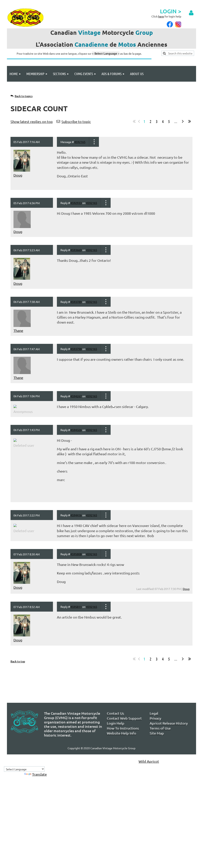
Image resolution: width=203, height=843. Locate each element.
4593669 (76, 250)
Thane (18, 330)
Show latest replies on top (32, 121)
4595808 (76, 554)
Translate (39, 774)
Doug (17, 175)
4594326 (76, 430)
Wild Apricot (149, 761)
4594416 (76, 515)
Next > (183, 121)
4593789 (76, 302)
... (175, 121)
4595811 (76, 606)
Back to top (18, 661)
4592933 (76, 203)
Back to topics (24, 96)
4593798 (76, 349)
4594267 (76, 396)
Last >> (190, 121)
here (161, 16)
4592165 (79, 142)
